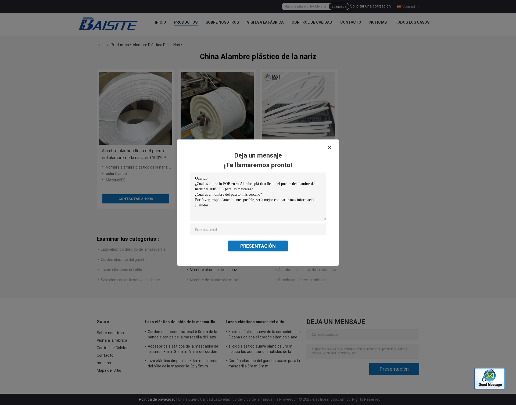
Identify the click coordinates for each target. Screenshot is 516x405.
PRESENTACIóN (258, 246)
